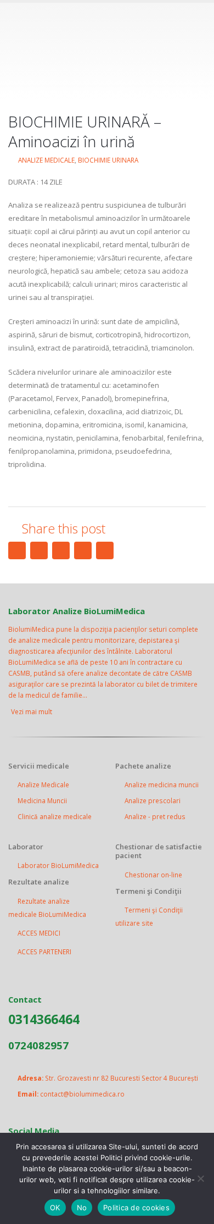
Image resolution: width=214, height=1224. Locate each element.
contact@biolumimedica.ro (82, 1093)
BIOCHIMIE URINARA (108, 159)
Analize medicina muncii (162, 784)
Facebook (17, 550)
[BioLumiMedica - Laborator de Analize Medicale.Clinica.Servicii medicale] (107, 51)
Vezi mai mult (32, 711)
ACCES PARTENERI (44, 951)
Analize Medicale (43, 784)
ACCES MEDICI (39, 932)
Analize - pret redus (155, 816)
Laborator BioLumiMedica (58, 865)
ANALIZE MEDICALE (46, 159)
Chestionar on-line (153, 874)
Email (105, 550)
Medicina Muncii (42, 800)
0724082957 (38, 1045)
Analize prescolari (153, 800)
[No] (200, 1178)
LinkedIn (61, 550)
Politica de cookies (136, 1207)
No (82, 1207)
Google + (83, 550)
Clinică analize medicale (55, 816)
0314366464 (44, 1019)
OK (55, 1207)
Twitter (39, 550)
